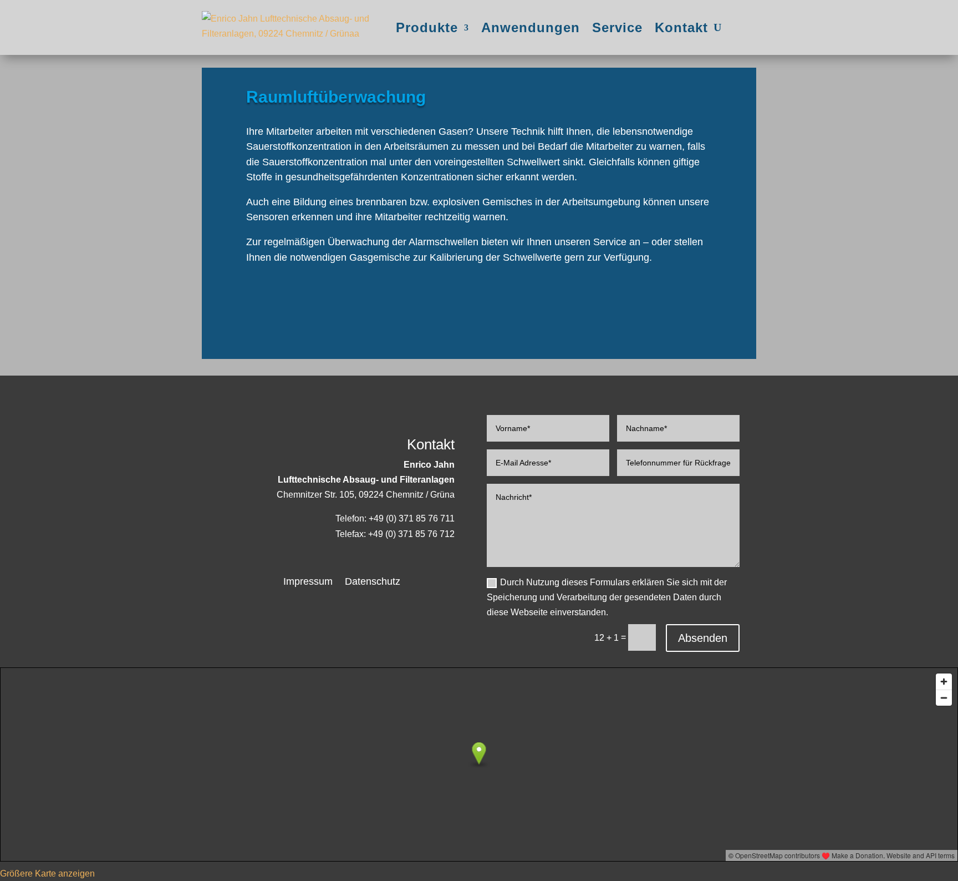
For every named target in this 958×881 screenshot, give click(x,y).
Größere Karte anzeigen (47, 873)
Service (617, 27)
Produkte (427, 27)
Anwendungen (530, 27)
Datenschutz (372, 582)
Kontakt (681, 27)
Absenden (702, 638)
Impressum (308, 582)
